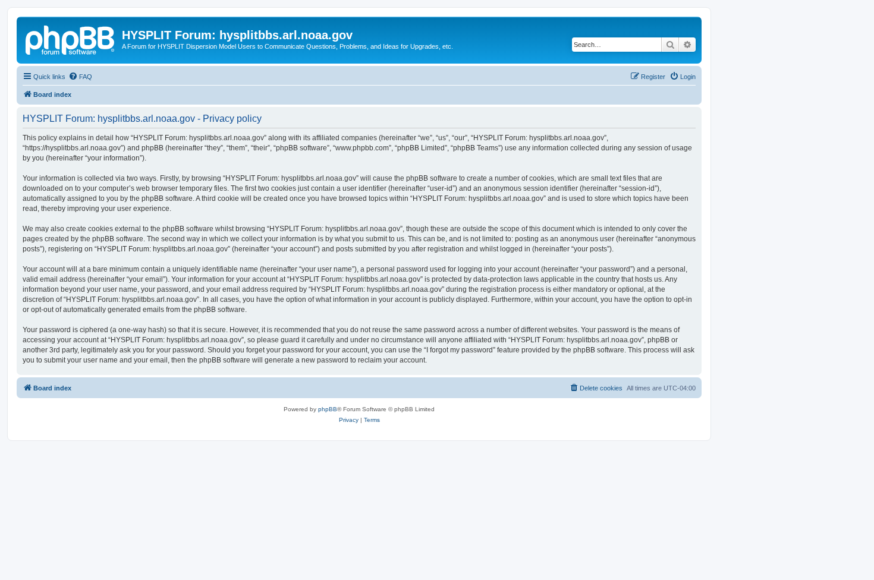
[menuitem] (80, 77)
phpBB (327, 409)
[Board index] (71, 39)
